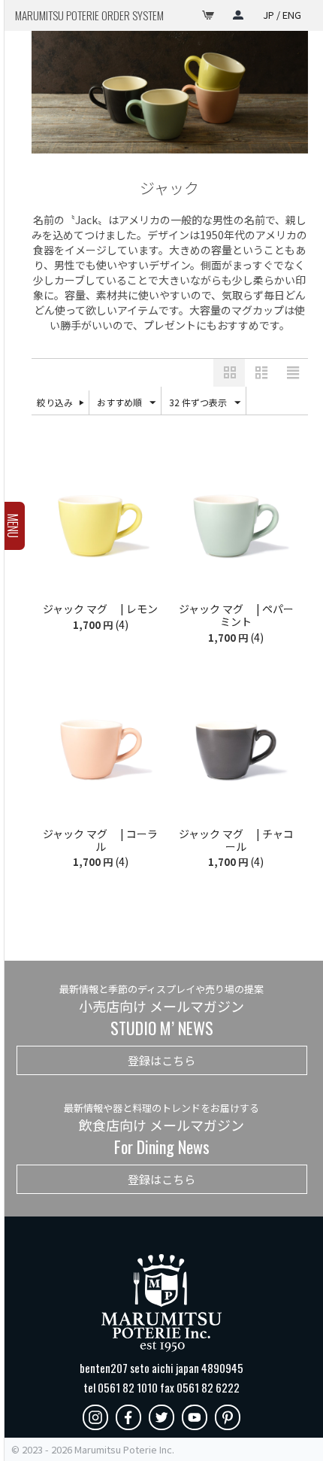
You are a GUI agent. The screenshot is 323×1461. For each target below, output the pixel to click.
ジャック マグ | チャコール (236, 840)
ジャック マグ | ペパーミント (236, 615)
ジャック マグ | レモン (100, 609)
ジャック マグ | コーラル (100, 840)
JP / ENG (282, 15)
